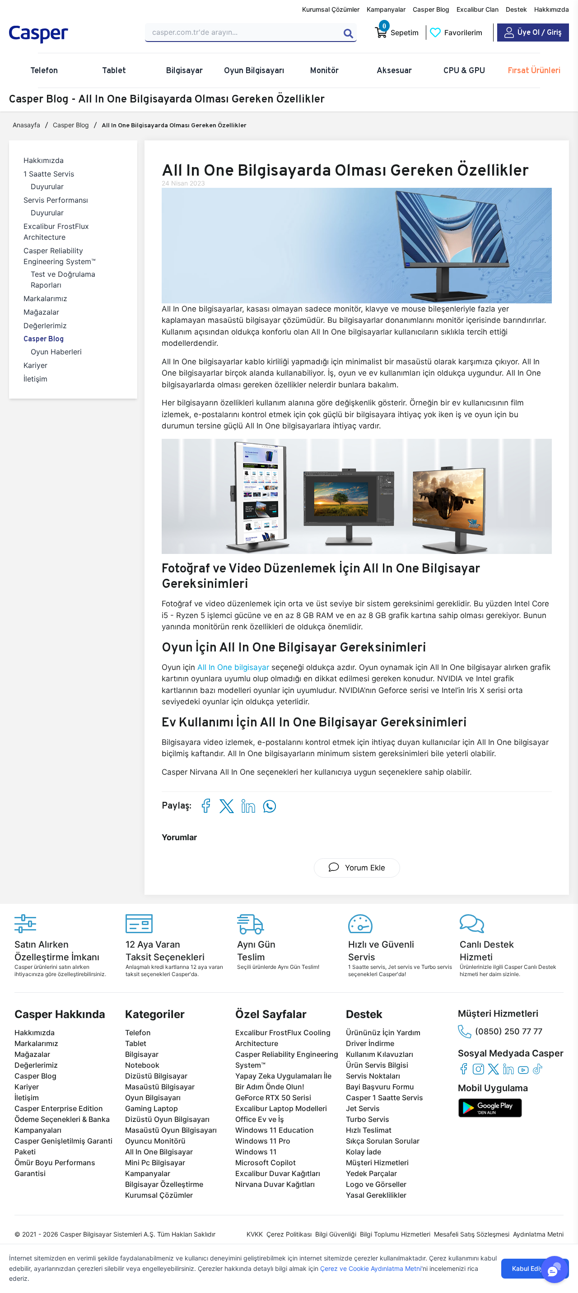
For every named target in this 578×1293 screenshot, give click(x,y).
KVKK (255, 1234)
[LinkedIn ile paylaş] (248, 806)
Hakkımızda (551, 9)
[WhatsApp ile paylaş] (269, 806)
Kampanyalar (386, 9)
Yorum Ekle (364, 867)
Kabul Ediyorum (535, 1268)
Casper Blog (431, 9)
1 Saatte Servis (48, 173)
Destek (516, 9)
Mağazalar (41, 311)
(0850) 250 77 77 (508, 1031)
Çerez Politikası (289, 1234)
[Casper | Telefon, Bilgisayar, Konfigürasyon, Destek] (71, 35)
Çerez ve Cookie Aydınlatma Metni (370, 1268)
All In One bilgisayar (233, 667)
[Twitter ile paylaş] (226, 806)
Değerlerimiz (45, 325)
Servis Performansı (55, 200)
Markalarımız (45, 298)
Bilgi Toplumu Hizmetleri (395, 1234)
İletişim (35, 378)
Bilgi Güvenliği (335, 1234)
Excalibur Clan (478, 9)
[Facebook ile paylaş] (205, 806)
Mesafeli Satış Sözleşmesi (471, 1234)
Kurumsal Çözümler (330, 9)
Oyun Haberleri (56, 351)
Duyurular (47, 186)
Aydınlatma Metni (538, 1234)
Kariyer (35, 365)
